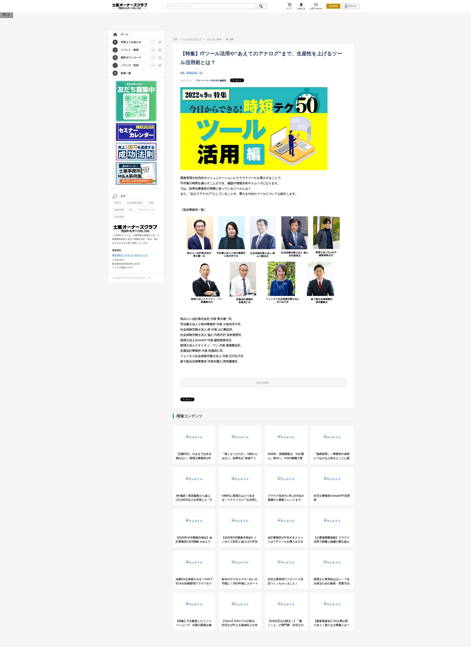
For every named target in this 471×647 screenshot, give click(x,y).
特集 (182, 72)
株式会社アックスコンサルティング (130, 255)
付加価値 (119, 216)
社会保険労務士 (135, 202)
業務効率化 (192, 72)
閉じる (6, 14)
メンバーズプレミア (192, 39)
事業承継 (119, 209)
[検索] (261, 6)
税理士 (117, 202)
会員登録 (333, 6)
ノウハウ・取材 (214, 39)
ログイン (352, 6)
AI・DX (229, 39)
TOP (175, 39)
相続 (151, 202)
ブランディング (146, 209)
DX (130, 209)
